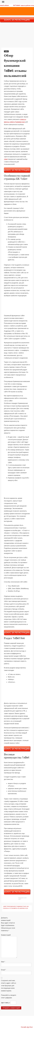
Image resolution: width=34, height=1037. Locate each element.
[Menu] (3, 2)
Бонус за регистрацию (17, 20)
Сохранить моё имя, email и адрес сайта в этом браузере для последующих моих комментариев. (8, 986)
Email (3, 970)
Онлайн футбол (27, 1027)
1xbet (6, 159)
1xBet (6, 51)
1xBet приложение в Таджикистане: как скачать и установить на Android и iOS (16, 907)
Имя (3, 962)
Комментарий (6, 935)
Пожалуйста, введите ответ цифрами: (8, 996)
